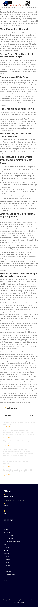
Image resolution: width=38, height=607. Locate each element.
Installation (8, 583)
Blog (5, 544)
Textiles (7, 556)
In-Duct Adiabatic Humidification (13, 541)
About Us (6, 529)
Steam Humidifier (10, 538)
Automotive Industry (10, 574)
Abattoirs (8, 565)
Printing (7, 562)
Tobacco (8, 559)
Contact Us (6, 547)
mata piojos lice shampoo (6, 206)
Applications (7, 553)
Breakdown (8, 593)
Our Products (7, 532)
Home (5, 526)
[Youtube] (11, 520)
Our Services (7, 580)
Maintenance (9, 590)
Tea (6, 568)
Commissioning (9, 587)
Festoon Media (20, 602)
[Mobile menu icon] (33, 3)
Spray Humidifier (10, 535)
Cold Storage (9, 571)
